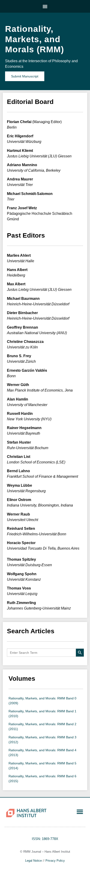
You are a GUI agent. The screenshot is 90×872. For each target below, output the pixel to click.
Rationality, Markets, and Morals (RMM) (34, 39)
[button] (45, 6)
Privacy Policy (55, 860)
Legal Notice (33, 860)
